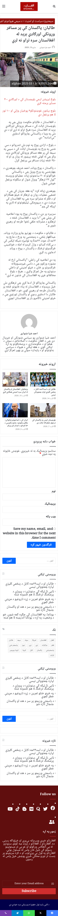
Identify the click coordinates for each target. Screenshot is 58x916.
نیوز (23, 645)
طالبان (11, 640)
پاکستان (39, 650)
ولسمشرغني (50, 650)
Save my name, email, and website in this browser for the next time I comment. (29, 533)
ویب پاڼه (51, 516)
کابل (31, 650)
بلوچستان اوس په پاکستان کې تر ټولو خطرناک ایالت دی (44, 421)
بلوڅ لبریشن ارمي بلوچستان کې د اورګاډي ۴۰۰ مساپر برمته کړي (30, 101)
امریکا (34, 640)
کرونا (24, 650)
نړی (37, 645)
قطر (52, 645)
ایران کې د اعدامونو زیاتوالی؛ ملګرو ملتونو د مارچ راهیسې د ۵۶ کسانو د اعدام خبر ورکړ (16, 423)
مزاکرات (44, 645)
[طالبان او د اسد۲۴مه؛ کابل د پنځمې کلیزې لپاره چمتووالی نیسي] (43, 379)
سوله (26, 640)
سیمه (19, 640)
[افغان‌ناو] (29, 6)
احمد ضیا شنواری (45, 47)
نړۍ (30, 645)
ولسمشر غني (13, 645)
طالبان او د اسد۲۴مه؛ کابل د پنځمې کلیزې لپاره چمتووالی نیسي (45, 392)
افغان (52, 640)
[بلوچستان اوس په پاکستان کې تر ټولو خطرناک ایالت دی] (43, 410)
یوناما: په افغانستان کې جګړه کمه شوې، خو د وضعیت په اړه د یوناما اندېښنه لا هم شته (28, 616)
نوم (54, 491)
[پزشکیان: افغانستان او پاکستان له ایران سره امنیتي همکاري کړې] (15, 379)
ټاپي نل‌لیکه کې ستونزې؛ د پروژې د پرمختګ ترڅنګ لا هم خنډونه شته (33, 593)
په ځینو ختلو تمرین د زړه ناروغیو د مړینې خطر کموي (29, 600)
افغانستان (43, 640)
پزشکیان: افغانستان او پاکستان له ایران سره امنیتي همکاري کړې (15, 391)
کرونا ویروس (14, 650)
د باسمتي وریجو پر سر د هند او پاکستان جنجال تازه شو (30, 608)
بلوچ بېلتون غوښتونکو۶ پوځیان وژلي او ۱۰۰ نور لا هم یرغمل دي (29, 112)
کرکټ (52, 655)
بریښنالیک (50, 504)
